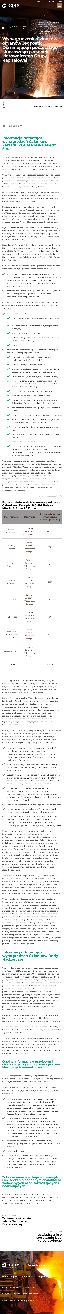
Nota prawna (30, 1287)
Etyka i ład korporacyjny (13, 28)
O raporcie (42, 1276)
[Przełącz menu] (59, 5)
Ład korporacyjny (28, 28)
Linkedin (58, 106)
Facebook (38, 106)
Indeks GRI (27, 1276)
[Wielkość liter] (47, 1)
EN (60, 1)
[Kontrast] (53, 1)
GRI (39, 1)
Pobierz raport (10, 1276)
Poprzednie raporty (38, 1265)
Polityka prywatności (11, 1287)
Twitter (48, 106)
